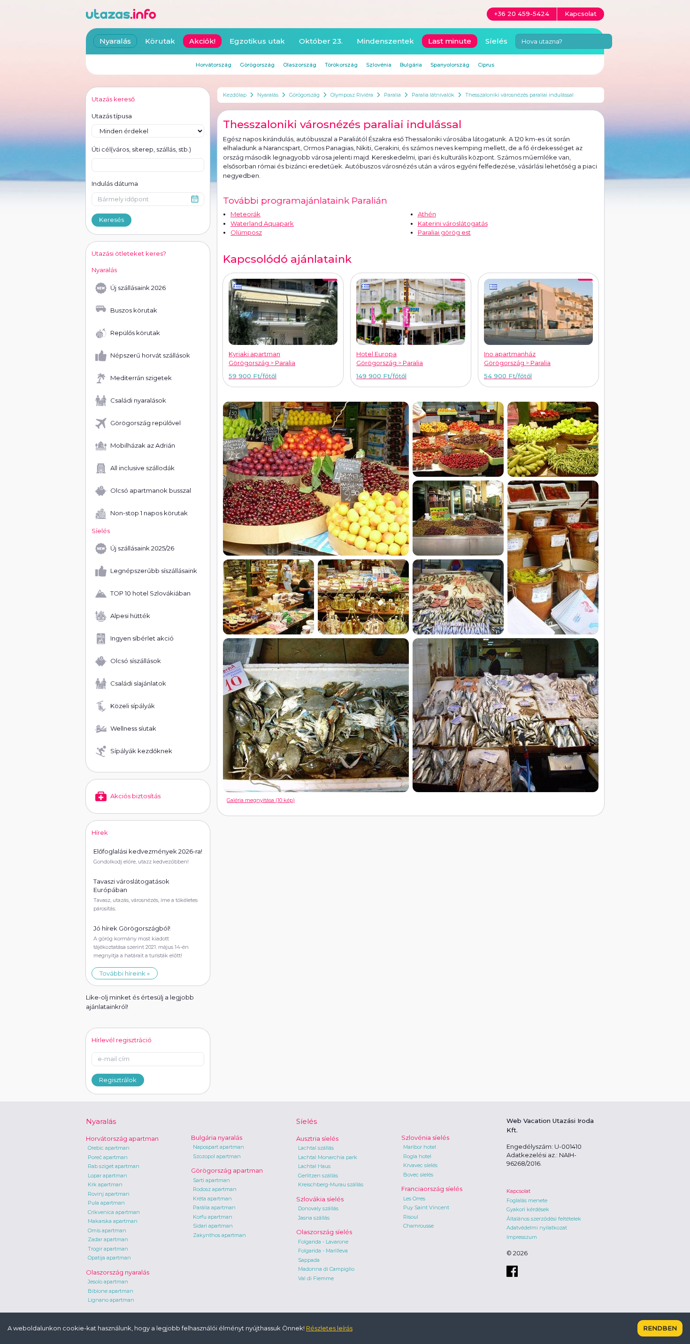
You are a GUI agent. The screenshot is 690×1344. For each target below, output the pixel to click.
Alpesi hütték (130, 615)
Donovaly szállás (318, 1208)
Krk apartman (105, 1184)
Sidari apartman (213, 1225)
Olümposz (246, 232)
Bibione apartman (110, 1291)
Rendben (660, 1328)
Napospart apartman (218, 1147)
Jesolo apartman (108, 1281)
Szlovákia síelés (320, 1199)
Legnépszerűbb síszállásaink (153, 570)
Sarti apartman (211, 1180)
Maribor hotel (419, 1147)
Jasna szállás (314, 1217)
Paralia (392, 95)
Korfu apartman (212, 1217)
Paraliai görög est (444, 232)
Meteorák (245, 214)
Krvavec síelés (420, 1165)
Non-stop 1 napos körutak (149, 513)
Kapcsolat (518, 1191)
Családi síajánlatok (138, 683)
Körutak (160, 41)
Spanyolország (449, 64)
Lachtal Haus (314, 1166)
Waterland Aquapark (262, 223)
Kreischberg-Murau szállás (330, 1184)
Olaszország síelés (324, 1232)
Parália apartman (214, 1207)
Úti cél (141, 149)
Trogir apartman (108, 1248)
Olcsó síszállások (135, 660)
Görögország (304, 95)
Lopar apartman (107, 1175)
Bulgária (411, 64)
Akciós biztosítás (135, 796)
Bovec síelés (418, 1174)
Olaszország (299, 64)
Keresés (111, 219)
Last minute (449, 41)
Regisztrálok (118, 1080)
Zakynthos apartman (219, 1235)
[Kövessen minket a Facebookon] (512, 1271)
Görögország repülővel (145, 423)
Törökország (341, 64)
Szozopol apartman (217, 1156)
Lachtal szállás (316, 1148)
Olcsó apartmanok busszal (150, 490)
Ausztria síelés (317, 1138)
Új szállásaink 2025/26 (142, 548)
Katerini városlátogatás (453, 223)
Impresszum (521, 1237)
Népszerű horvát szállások (150, 355)
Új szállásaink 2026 (138, 287)
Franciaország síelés (431, 1188)
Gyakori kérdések (527, 1209)
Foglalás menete (526, 1200)
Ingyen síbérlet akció (142, 638)
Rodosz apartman (215, 1189)
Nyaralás (267, 95)
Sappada (309, 1260)
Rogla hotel (417, 1156)
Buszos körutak (133, 310)
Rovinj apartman (109, 1194)
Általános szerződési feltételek (543, 1218)
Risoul (410, 1217)
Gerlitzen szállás (318, 1175)
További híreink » (125, 973)
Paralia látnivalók (433, 95)
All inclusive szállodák (142, 468)
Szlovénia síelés (425, 1137)
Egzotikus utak (257, 41)
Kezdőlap (234, 95)
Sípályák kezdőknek (141, 751)
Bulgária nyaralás (216, 1137)
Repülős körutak (135, 332)
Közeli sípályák (132, 706)
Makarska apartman (113, 1221)
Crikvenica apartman (114, 1212)
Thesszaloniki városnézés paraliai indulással (519, 95)
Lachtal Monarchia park (327, 1157)
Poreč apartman (108, 1157)
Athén (427, 214)
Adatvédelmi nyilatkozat (536, 1227)
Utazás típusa (112, 116)
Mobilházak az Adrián (142, 445)
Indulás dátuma (115, 183)
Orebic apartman (109, 1148)
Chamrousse (418, 1225)
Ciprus (486, 64)
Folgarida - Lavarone (323, 1241)
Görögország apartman (227, 1170)
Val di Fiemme (316, 1278)
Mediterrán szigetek (141, 378)
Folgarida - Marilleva (323, 1250)
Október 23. (321, 41)
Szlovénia (378, 64)
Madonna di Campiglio (326, 1269)
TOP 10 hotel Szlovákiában (150, 593)
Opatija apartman (109, 1257)
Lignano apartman (111, 1300)
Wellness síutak (133, 728)
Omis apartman (107, 1230)
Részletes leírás (329, 1328)
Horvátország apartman (122, 1138)
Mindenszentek (385, 41)
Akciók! (202, 41)
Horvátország (213, 64)
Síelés (496, 41)
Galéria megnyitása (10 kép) (261, 800)
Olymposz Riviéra (351, 95)
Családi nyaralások (138, 400)
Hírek (100, 832)
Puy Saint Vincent (426, 1207)
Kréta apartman (212, 1198)
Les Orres (414, 1198)
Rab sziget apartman (113, 1166)
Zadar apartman (108, 1239)
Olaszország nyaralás (117, 1272)
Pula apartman (106, 1202)
